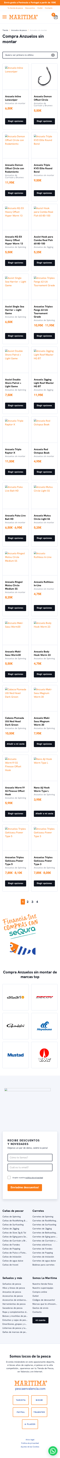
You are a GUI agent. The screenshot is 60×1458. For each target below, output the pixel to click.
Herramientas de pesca (14, 1304)
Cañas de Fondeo (11, 1244)
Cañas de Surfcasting (13, 1224)
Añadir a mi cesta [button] (15, 743)
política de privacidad (34, 1177)
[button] (53, 1451)
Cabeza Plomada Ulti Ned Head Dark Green (14, 721)
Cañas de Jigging (10, 1228)
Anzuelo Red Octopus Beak (42, 451)
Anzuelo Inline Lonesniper (13, 98)
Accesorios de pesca (12, 1296)
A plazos (30, 1424)
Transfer (39, 1412)
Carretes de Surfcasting (44, 1224)
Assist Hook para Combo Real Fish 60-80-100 (43, 240)
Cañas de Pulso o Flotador (15, 1252)
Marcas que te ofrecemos (45, 1304)
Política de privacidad (30, 1443)
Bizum (39, 1400)
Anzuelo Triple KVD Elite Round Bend (43, 168)
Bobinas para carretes (43, 1264)
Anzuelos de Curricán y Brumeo (43, 104)
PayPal (21, 1412)
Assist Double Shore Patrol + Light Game (13, 383)
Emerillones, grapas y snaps (16, 1324)
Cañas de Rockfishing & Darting (17, 1220)
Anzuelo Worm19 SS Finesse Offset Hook (15, 791)
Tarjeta (21, 1400)
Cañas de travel (10, 1264)
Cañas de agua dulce (12, 1260)
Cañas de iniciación (11, 1256)
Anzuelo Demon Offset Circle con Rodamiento (14, 168)
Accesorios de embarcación (16, 1300)
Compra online (39, 1291)
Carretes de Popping (42, 1252)
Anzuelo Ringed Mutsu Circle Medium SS (13, 585)
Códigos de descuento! (43, 1300)
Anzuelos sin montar (15, 103)
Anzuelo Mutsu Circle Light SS (42, 517)
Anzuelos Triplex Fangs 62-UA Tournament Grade (43, 311)
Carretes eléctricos (42, 1244)
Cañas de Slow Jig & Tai (14, 1232)
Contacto (48, 8)
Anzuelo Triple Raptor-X (13, 451)
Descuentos (30, 8)
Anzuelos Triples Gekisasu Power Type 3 (43, 861)
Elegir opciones (15, 121)
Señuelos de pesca (11, 1283)
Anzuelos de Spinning (15, 247)
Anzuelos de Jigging (43, 247)
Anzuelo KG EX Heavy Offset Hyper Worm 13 (14, 240)
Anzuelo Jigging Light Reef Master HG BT (44, 383)
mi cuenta (40, 1320)
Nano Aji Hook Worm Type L (42, 789)
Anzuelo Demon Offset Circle (43, 98)
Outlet (39, 8)
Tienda (5, 30)
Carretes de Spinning (42, 1216)
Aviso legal (30, 1439)
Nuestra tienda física (42, 1283)
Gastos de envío (40, 1308)
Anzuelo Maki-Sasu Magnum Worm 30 (42, 721)
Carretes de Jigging (42, 1228)
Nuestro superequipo (42, 1287)
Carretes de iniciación (43, 1256)
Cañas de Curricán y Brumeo (16, 1240)
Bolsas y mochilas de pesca (16, 1316)
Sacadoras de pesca (12, 1308)
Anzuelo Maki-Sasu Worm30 (13, 653)
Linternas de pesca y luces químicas (20, 1328)
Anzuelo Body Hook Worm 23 (42, 653)
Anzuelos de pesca (19, 30)
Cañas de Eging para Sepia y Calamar (21, 1236)
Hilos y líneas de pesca (13, 1287)
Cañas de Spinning (11, 1216)
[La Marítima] (23, 17)
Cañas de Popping (11, 1248)
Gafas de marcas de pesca (15, 1332)
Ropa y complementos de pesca (18, 1312)
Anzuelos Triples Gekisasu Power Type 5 (14, 861)
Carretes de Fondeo (42, 1248)
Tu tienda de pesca (15, 8)
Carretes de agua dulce (44, 1260)
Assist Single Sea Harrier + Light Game (14, 310)
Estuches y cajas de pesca (15, 1320)
